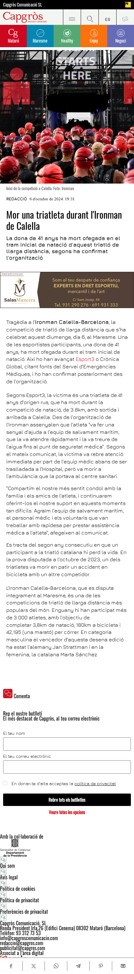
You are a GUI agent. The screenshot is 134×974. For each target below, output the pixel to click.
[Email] (123, 966)
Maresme (40, 40)
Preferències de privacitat (24, 911)
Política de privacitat (19, 900)
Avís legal (9, 877)
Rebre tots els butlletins (67, 799)
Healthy (67, 40)
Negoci (120, 40)
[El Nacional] (128, 4)
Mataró (13, 40)
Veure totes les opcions (67, 812)
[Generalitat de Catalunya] (67, 848)
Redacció (16, 198)
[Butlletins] (125, 17)
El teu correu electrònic (27, 756)
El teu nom (14, 733)
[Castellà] (107, 17)
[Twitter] (34, 966)
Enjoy (94, 40)
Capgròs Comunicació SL (22, 4)
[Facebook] (11, 966)
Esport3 (85, 359)
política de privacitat (95, 783)
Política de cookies (17, 888)
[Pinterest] (101, 966)
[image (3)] (67, 290)
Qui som (7, 865)
